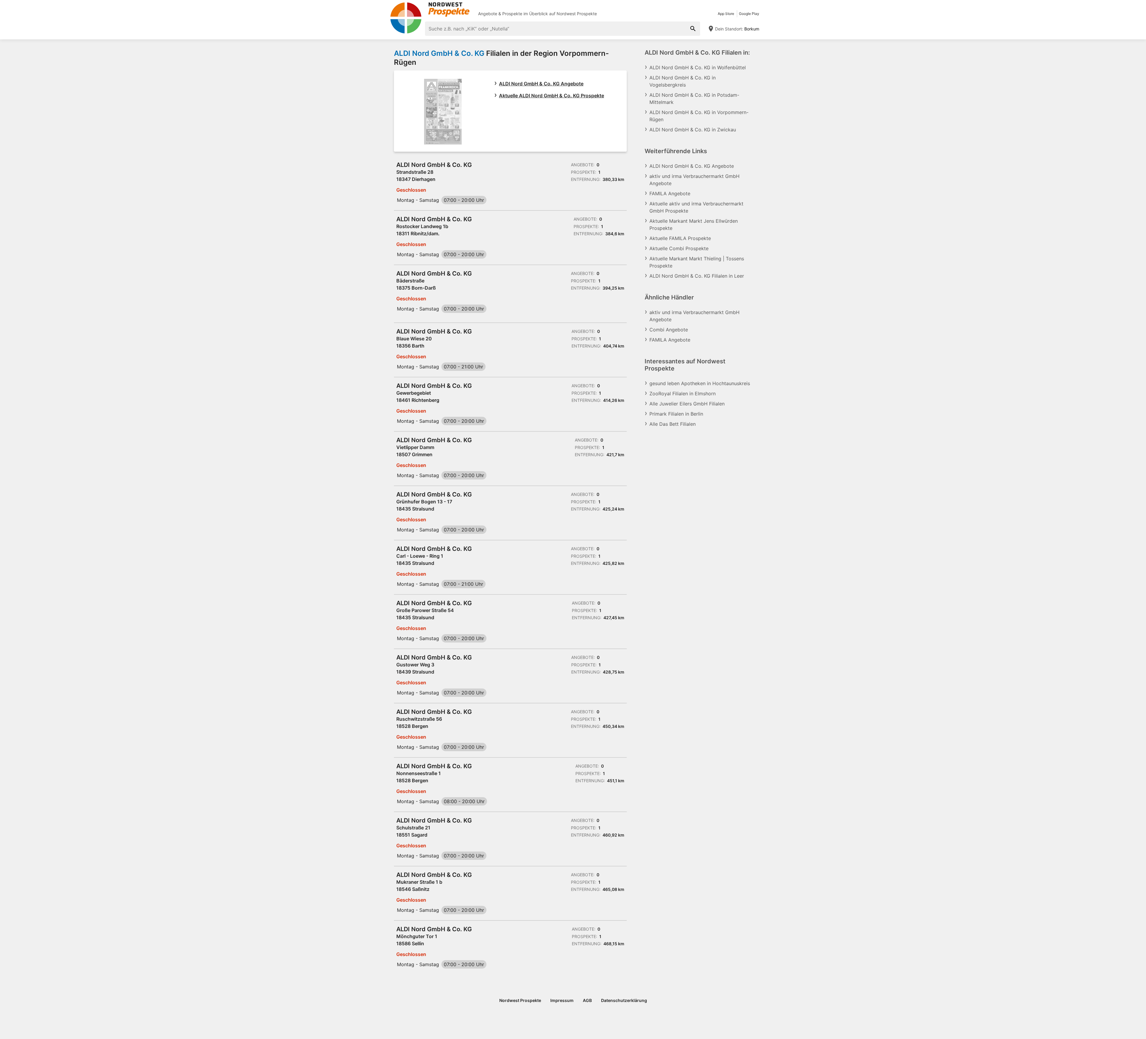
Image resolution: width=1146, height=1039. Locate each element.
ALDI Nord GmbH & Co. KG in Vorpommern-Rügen (698, 115)
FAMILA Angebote (669, 193)
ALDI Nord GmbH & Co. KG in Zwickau (692, 130)
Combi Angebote (668, 330)
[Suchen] (693, 28)
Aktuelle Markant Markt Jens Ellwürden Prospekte (693, 224)
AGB (587, 1000)
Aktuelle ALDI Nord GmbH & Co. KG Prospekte (551, 96)
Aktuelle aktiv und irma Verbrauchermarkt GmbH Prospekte (696, 207)
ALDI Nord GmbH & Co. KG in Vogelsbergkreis (682, 81)
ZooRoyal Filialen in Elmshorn (682, 393)
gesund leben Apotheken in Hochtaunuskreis (699, 383)
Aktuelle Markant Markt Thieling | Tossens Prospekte (696, 262)
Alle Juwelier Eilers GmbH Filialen (687, 404)
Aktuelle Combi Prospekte (678, 248)
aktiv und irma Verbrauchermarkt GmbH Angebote (694, 179)
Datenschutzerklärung (624, 1000)
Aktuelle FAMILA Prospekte (680, 238)
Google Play (749, 13)
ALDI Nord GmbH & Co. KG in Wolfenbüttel (697, 67)
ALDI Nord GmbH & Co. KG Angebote (541, 84)
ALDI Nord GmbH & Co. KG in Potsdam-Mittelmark (694, 98)
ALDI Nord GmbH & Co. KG (439, 53)
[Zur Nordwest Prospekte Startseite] (430, 9)
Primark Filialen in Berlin (676, 414)
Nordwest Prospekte (577, 13)
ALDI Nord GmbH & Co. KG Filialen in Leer (696, 276)
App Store (726, 13)
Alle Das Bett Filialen (672, 424)
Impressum (562, 1000)
